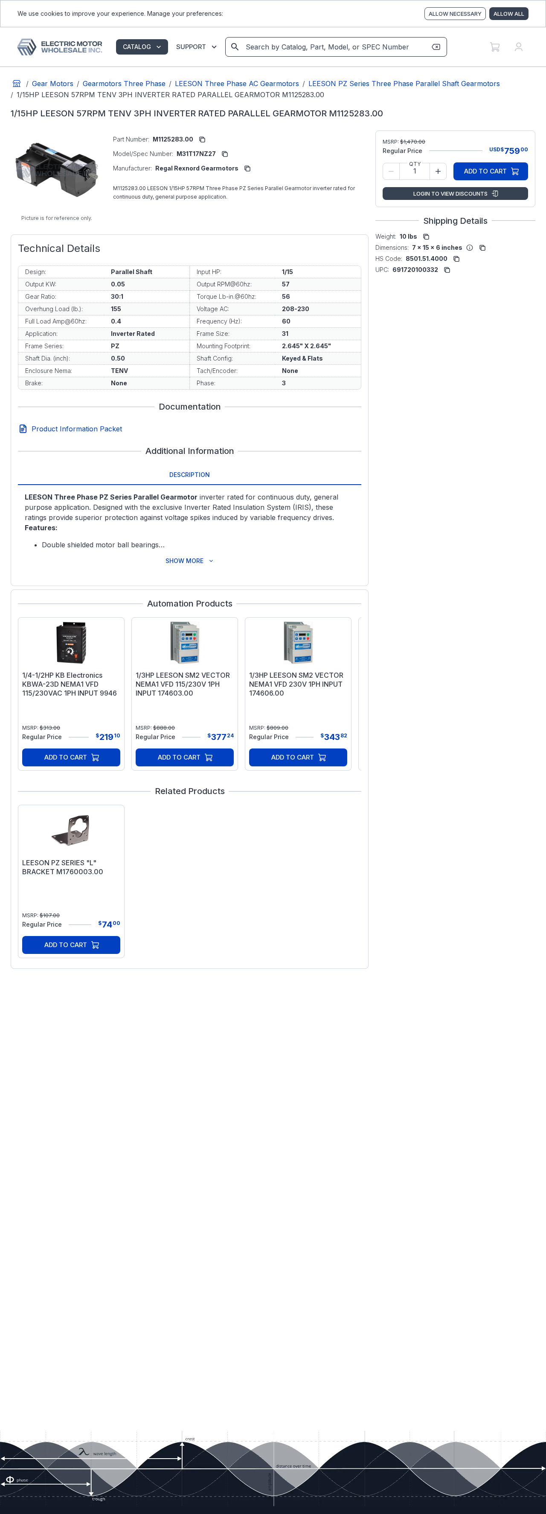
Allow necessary (455, 13)
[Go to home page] (17, 84)
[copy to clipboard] (202, 139)
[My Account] (518, 47)
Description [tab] (189, 474)
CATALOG (137, 46)
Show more (184, 560)
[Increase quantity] (438, 171)
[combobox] (335, 47)
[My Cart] (495, 47)
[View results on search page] (235, 47)
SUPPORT (191, 47)
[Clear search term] (436, 47)
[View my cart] (495, 47)
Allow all (509, 13)
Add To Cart (65, 757)
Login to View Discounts (450, 193)
